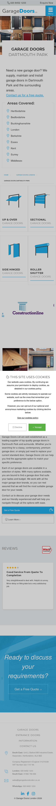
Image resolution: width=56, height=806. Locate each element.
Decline (18, 427)
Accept (38, 427)
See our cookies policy (27, 417)
